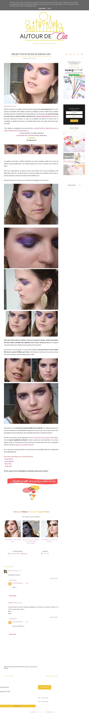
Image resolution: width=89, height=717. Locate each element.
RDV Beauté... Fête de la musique (49, 540)
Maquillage (24, 553)
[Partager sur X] (42, 553)
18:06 (20, 602)
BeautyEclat (13, 570)
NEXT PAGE (9, 676)
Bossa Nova (16, 553)
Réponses (13, 580)
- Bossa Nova (8, 464)
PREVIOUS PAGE (52, 676)
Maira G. (55, 712)
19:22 (27, 621)
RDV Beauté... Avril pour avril (13, 540)
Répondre (54, 578)
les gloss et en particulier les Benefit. (24, 445)
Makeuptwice (13, 602)
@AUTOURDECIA (44, 687)
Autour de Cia (40, 712)
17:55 (20, 570)
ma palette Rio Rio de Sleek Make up (44, 128)
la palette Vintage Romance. (44, 116)
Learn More (42, 8)
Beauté (10, 553)
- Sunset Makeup (8, 461)
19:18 (27, 583)
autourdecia (18, 583)
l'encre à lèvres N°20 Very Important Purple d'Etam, (43, 437)
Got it (49, 8)
